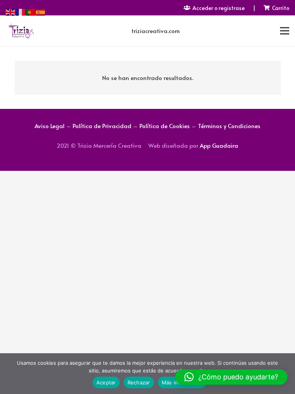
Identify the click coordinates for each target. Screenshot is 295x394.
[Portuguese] (31, 11)
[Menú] (284, 30)
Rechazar (139, 382)
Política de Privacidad (102, 126)
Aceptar (106, 382)
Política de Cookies (164, 126)
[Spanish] (41, 11)
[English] (11, 11)
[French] (21, 11)
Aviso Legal (50, 126)
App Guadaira (219, 145)
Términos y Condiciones (229, 126)
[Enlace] (21, 30)
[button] (231, 377)
